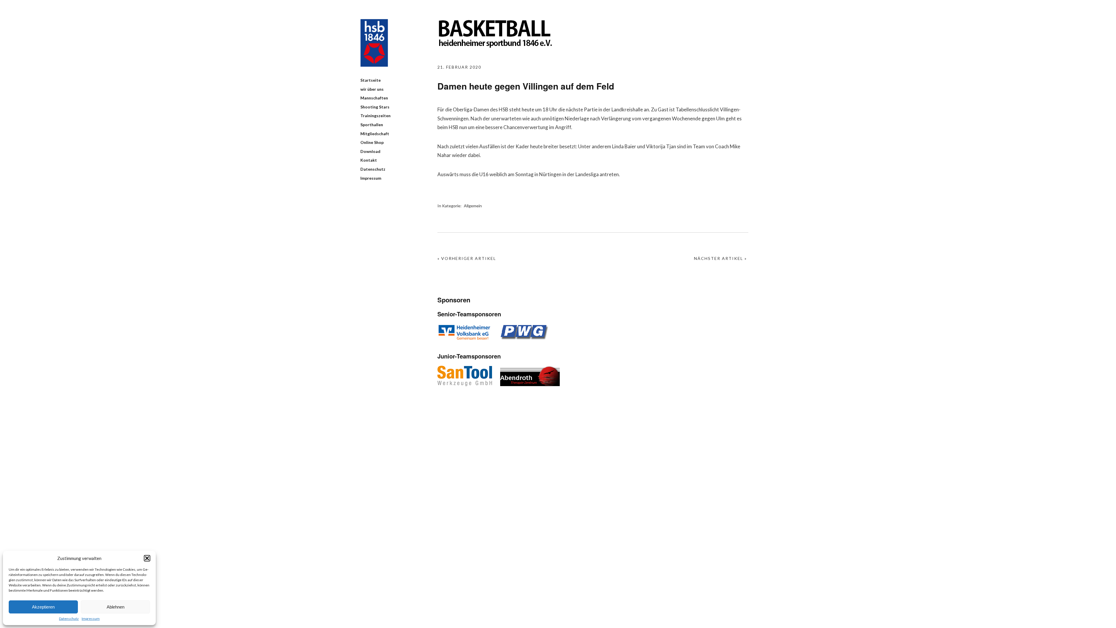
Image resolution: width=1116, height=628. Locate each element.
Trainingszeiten (375, 115)
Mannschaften (374, 97)
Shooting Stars (374, 106)
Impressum (91, 618)
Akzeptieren (43, 606)
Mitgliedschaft (374, 133)
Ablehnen (115, 606)
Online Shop (372, 142)
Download (370, 151)
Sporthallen (371, 124)
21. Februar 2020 (459, 67)
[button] (147, 558)
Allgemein (473, 205)
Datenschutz (69, 618)
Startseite (370, 80)
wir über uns (372, 89)
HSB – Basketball (374, 43)
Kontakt (368, 160)
